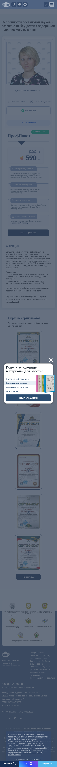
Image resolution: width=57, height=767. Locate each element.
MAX (27, 764)
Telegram (45, 764)
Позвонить (7, 764)
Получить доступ (28, 398)
